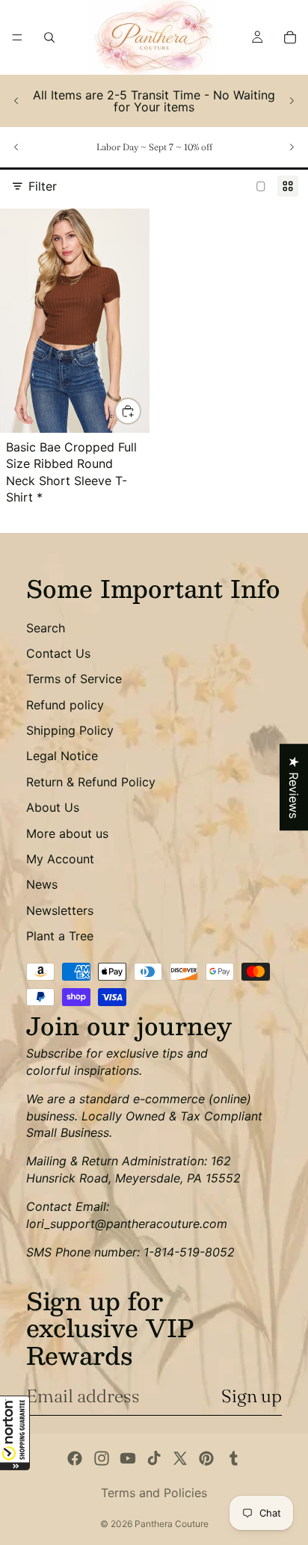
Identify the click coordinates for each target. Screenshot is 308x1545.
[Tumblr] (233, 1458)
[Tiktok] (154, 1458)
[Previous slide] (16, 100)
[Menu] (17, 37)
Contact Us (58, 653)
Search (45, 627)
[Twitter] (180, 1458)
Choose (140, 411)
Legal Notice (62, 755)
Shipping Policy (70, 730)
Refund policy (65, 704)
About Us (52, 807)
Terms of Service (74, 678)
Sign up (251, 1396)
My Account (60, 858)
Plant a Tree (59, 935)
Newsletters (59, 910)
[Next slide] (291, 100)
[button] (15, 1433)
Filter (42, 186)
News (42, 884)
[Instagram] (102, 1458)
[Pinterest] (206, 1458)
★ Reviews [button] (293, 787)
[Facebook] (75, 1458)
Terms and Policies (154, 1492)
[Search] (49, 37)
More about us (67, 833)
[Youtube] (128, 1458)
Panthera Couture (172, 1523)
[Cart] (290, 37)
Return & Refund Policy (90, 781)
